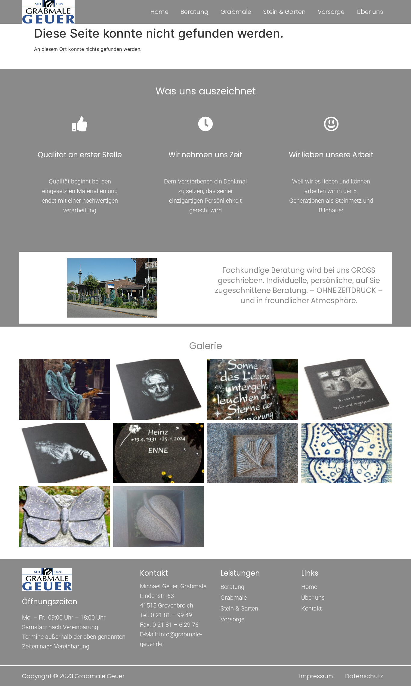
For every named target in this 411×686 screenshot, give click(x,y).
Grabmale (236, 12)
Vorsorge (331, 12)
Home (159, 12)
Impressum (316, 676)
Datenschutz (364, 676)
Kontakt (311, 608)
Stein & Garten (284, 12)
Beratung (195, 12)
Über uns (370, 12)
